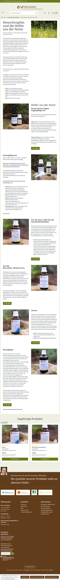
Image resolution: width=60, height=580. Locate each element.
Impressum (23, 504)
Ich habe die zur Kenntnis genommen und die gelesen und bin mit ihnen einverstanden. (8, 558)
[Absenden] (12, 553)
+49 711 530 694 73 (6, 1)
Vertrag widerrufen (30, 566)
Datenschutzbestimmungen (7, 557)
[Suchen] (36, 13)
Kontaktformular (45, 514)
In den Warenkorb (15, 459)
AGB (22, 508)
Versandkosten (27, 570)
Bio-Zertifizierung (45, 506)
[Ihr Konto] (49, 12)
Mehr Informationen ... (10, 578)
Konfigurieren (25, 577)
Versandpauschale (45, 508)
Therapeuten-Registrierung (48, 504)
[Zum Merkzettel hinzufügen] (25, 441)
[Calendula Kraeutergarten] (23, 492)
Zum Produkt (35, 148)
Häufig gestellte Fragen (46, 512)
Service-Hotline (5, 505)
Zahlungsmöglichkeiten (47, 510)
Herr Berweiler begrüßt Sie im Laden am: (9, 521)
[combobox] (21, 13)
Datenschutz (24, 506)
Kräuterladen (5, 514)
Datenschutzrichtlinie (6, 549)
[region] (30, 441)
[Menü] (3, 12)
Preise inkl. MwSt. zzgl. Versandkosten (9, 454)
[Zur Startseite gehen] (30, 7)
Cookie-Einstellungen (26, 512)
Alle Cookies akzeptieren (52, 577)
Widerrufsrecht (24, 510)
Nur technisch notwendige (37, 577)
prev (2, 422)
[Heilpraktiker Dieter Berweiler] (8, 492)
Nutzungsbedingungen (6, 550)
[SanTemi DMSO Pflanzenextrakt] (45, 492)
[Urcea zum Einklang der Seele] (34, 492)
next (6, 422)
